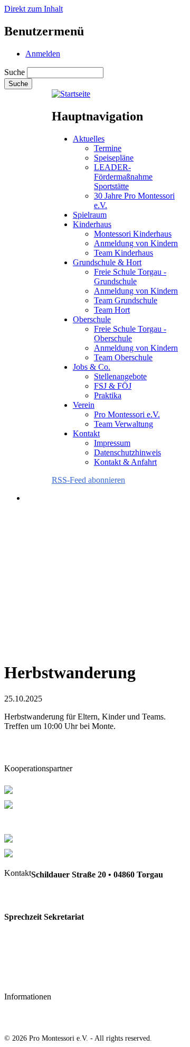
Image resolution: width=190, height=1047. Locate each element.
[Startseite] (71, 93)
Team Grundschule (125, 300)
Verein (83, 404)
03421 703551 (28, 895)
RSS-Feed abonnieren (88, 479)
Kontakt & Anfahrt (125, 461)
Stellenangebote (120, 376)
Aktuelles (88, 138)
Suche (14, 72)
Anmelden (42, 53)
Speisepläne (114, 157)
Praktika (107, 395)
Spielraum (90, 214)
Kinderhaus (92, 224)
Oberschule (92, 319)
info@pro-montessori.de (47, 955)
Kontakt (86, 433)
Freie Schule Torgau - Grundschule (130, 276)
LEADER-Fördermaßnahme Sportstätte (123, 177)
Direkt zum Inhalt (33, 8)
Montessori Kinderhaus (133, 233)
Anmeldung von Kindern (136, 243)
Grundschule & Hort (107, 262)
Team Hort (112, 309)
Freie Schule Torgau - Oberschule (130, 333)
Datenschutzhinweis (127, 452)
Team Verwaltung (123, 423)
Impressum (112, 442)
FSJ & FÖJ (112, 385)
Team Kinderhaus (123, 252)
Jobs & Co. (91, 366)
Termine (107, 148)
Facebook (21, 977)
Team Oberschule (123, 357)
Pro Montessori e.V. (127, 414)
